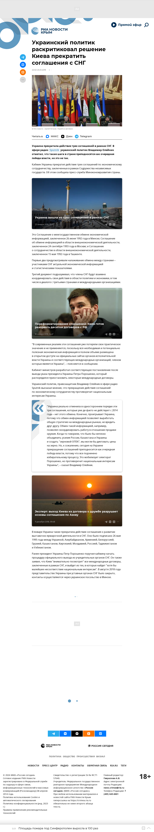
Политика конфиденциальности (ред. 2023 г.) (25, 805)
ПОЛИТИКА (55, 756)
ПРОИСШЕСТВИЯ (86, 756)
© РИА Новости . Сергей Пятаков (44, 129)
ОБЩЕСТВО (69, 756)
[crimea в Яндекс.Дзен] (77, 734)
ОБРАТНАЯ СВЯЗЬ (97, 766)
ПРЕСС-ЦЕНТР (49, 766)
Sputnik (54, 150)
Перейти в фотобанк (65, 129)
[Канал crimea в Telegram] (53, 734)
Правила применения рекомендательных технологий (25, 811)
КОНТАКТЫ (77, 766)
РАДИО (64, 766)
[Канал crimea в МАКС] (100, 734)
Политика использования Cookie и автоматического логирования (21, 799)
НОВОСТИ (33, 766)
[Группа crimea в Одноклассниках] (88, 734)
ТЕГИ (123, 766)
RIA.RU (114, 766)
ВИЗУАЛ (100, 756)
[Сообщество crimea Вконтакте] (65, 734)
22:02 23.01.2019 (39, 70)
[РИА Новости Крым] (49, 31)
